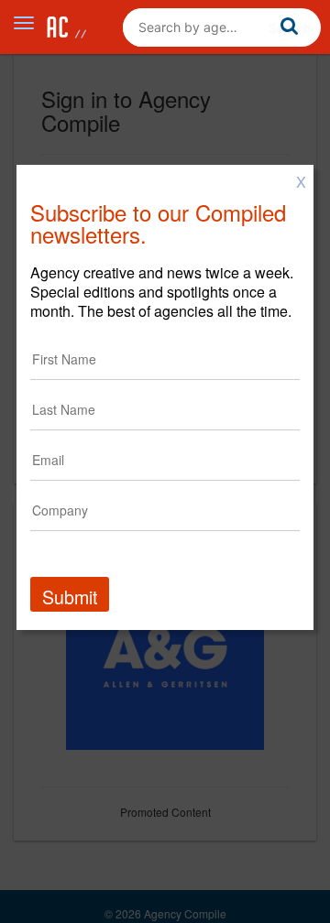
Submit (69, 596)
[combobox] (222, 27)
